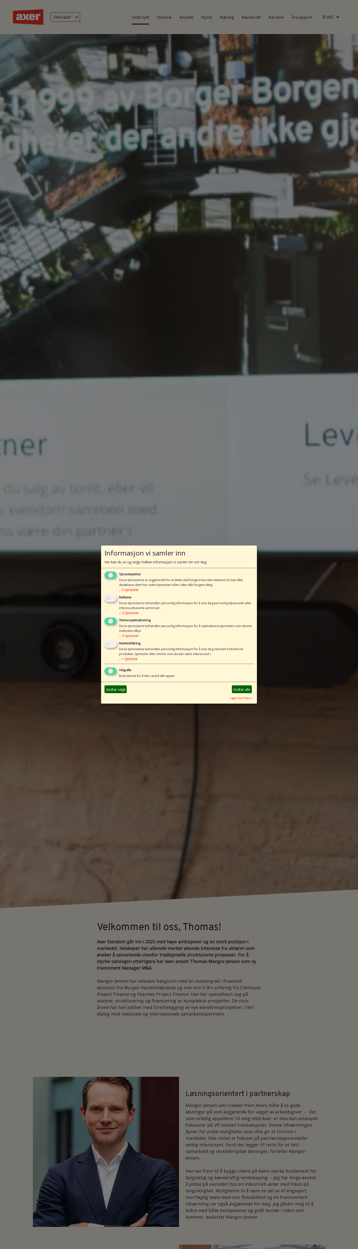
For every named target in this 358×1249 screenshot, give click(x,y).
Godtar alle (241, 689)
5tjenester (129, 589)
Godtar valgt (115, 689)
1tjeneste (128, 658)
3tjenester (129, 612)
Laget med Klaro (241, 698)
